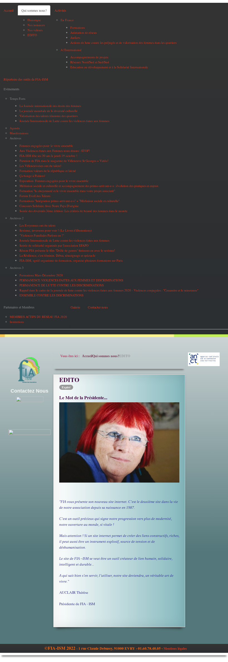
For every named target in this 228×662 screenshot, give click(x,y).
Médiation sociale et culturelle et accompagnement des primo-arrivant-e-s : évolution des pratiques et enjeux (88, 186)
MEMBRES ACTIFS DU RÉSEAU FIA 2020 (38, 317)
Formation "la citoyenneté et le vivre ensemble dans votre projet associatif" (67, 191)
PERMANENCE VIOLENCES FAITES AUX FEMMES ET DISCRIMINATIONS (71, 280)
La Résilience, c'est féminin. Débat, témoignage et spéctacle (57, 255)
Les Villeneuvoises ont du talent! (40, 166)
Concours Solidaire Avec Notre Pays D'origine (49, 206)
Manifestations (19, 133)
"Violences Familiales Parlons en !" (41, 235)
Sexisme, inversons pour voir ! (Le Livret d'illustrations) (55, 230)
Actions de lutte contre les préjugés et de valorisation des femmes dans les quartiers (123, 42)
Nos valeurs (35, 30)
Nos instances (36, 25)
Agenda (15, 128)
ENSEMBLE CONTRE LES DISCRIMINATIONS (51, 295)
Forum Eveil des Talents (34, 196)
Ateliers (75, 37)
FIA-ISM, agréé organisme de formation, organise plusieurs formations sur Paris (71, 260)
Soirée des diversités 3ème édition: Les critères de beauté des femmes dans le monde (73, 211)
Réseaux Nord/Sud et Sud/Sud (89, 62)
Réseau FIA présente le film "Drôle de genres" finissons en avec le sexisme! (67, 250)
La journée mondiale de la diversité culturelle (48, 111)
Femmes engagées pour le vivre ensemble (46, 145)
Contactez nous (98, 307)
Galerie (75, 307)
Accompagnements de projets (89, 57)
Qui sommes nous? (34, 10)
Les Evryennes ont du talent (37, 225)
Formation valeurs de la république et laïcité (47, 171)
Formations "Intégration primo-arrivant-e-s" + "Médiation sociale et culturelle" (69, 201)
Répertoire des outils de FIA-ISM (26, 79)
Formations (77, 27)
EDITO (32, 35)
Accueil (9, 10)
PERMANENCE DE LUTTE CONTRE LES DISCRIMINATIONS (61, 285)
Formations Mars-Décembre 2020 (41, 275)
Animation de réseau (83, 32)
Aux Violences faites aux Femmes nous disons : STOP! (54, 151)
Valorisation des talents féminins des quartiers (48, 116)
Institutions (17, 322)
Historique (34, 20)
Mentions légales (175, 648)
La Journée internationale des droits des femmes (50, 106)
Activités (60, 10)
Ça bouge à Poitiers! (32, 176)
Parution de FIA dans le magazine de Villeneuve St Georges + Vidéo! (63, 161)
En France (67, 20)
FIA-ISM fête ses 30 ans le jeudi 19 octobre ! (48, 156)
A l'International (71, 50)
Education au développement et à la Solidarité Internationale (109, 67)
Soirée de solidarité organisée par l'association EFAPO (53, 245)
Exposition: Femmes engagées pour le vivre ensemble (53, 181)
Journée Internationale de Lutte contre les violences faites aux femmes (64, 121)
